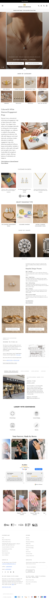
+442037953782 (9, 566)
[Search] (44, 5)
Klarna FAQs (28, 583)
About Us (27, 537)
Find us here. (18, 354)
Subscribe (30, 571)
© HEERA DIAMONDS (7, 597)
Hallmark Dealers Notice (6, 541)
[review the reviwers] (21, 473)
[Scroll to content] (24, 69)
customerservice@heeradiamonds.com (9, 563)
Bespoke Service (5, 551)
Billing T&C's (28, 543)
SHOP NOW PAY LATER (6, 587)
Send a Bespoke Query (29, 300)
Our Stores (28, 539)
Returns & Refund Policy (6, 539)
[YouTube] (10, 572)
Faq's (3, 537)
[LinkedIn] (13, 572)
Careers (27, 549)
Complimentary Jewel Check (7, 549)
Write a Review (39, 469)
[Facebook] (2, 572)
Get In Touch (28, 551)
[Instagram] (5, 572)
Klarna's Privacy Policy (30, 579)
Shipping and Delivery (30, 541)
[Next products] (28, 196)
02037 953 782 (9, 360)
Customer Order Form (30, 555)
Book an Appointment (29, 302)
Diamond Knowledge (29, 547)
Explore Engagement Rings (15, 63)
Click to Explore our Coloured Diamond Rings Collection (9, 162)
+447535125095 (8, 569)
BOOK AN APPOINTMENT (33, 63)
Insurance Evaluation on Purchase (8, 547)
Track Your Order (29, 553)
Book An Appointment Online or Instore (10, 363)
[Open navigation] (2, 5)
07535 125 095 (16, 360)
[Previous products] (20, 196)
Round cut (24, 258)
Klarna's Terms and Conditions (31, 581)
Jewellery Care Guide (29, 545)
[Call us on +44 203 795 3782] (38, 5)
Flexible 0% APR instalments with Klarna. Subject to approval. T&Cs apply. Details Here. (11, 544)
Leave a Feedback (5, 555)
